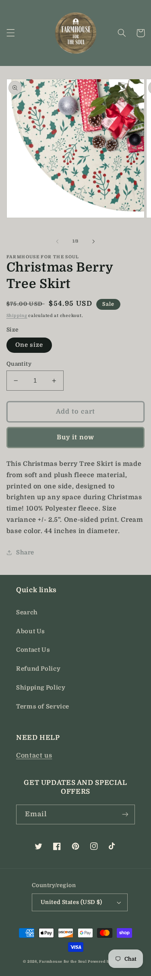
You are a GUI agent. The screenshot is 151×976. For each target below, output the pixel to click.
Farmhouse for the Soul (63, 962)
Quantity (18, 364)
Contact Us (33, 650)
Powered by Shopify (108, 962)
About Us (30, 631)
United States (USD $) (71, 902)
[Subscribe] (125, 814)
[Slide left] (57, 241)
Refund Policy (38, 668)
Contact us (34, 755)
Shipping (16, 315)
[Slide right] (94, 241)
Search (27, 612)
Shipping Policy (40, 687)
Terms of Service (42, 706)
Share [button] (25, 552)
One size (29, 345)
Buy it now (76, 437)
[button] (10, 33)
